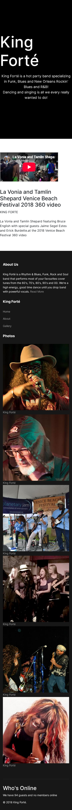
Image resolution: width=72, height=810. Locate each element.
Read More (37, 291)
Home (6, 311)
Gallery (7, 326)
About (6, 318)
